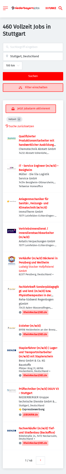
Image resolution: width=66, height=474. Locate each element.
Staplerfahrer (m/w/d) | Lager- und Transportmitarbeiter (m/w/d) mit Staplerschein (38, 352)
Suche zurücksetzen (21, 126)
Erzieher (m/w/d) (30, 325)
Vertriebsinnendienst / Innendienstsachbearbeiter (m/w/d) (36, 233)
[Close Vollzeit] (19, 119)
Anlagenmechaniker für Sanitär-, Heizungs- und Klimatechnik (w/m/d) (33, 203)
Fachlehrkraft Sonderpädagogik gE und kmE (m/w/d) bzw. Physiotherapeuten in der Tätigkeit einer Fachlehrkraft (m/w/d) (39, 295)
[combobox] (33, 47)
